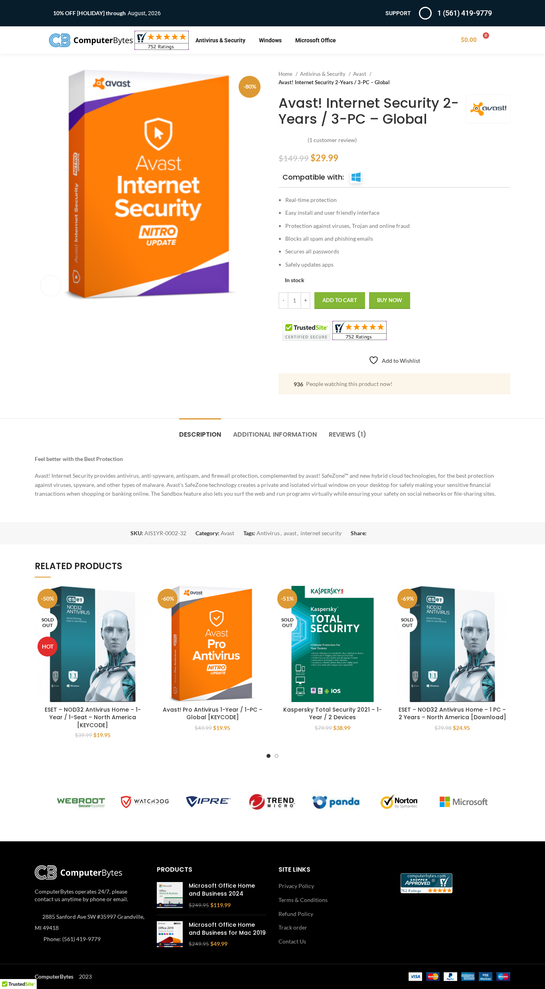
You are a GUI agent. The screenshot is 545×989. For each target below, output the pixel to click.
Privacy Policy (296, 885)
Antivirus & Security (220, 40)
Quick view (145, 617)
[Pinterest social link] (391, 533)
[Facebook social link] (373, 533)
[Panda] (336, 802)
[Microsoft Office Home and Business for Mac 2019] (170, 934)
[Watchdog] (145, 802)
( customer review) (332, 139)
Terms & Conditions (303, 899)
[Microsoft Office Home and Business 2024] (170, 895)
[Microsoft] (464, 802)
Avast (360, 74)
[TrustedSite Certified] (306, 331)
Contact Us (292, 941)
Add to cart (339, 300)
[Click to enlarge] (51, 286)
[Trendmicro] (272, 802)
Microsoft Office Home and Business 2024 (222, 890)
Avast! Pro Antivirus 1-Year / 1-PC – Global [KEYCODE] (213, 714)
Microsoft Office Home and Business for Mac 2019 (227, 929)
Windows (270, 40)
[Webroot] (81, 802)
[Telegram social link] (410, 533)
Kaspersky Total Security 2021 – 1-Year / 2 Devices (332, 714)
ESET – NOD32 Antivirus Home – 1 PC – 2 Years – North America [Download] (452, 714)
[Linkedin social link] (400, 533)
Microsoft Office (315, 40)
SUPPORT (398, 13)
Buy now (389, 300)
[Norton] (400, 802)
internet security (321, 533)
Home (286, 74)
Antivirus (268, 533)
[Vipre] (209, 802)
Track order (292, 927)
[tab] (200, 430)
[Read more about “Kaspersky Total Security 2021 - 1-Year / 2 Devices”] (385, 599)
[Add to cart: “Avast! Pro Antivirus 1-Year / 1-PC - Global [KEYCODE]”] (264, 599)
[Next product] (506, 78)
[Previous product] (490, 78)
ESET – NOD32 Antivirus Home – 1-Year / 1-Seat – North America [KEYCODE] (93, 717)
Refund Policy (295, 913)
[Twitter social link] (382, 533)
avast (290, 533)
